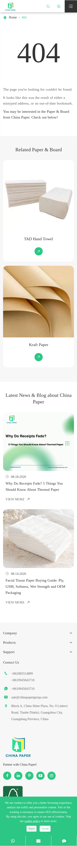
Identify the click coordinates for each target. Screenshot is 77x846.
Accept (45, 828)
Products (9, 642)
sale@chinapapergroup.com (29, 697)
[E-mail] (38, 841)
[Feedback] (64, 841)
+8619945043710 (22, 680)
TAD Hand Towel (38, 239)
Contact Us (11, 662)
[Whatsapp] (12, 841)
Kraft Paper (38, 344)
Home (13, 17)
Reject (31, 828)
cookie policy (32, 821)
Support (9, 652)
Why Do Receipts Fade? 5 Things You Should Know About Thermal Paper (34, 486)
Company (10, 633)
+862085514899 (22, 673)
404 (24, 17)
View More (18, 499)
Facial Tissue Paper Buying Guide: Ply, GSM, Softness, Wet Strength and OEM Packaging (35, 586)
